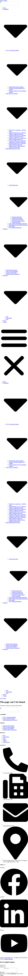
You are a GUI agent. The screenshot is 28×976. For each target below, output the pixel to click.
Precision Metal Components (13, 274)
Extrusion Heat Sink (17, 217)
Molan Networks (8, 959)
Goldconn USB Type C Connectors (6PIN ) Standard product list (17, 138)
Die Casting (12, 226)
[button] (14, 352)
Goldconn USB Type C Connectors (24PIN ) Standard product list (17, 133)
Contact (5, 322)
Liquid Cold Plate (16, 222)
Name (1, 965)
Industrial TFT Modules (11, 270)
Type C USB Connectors (12, 271)
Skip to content (3, 0)
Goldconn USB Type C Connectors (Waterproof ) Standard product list (17, 141)
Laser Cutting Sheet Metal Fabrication (18, 223)
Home (4, 7)
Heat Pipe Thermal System (18, 221)
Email (1, 967)
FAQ (7, 319)
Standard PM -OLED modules (16, 87)
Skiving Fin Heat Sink (17, 218)
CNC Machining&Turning (15, 227)
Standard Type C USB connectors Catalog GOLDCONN (17, 146)
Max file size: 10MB (5, 973)
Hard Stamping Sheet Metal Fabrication (18, 225)
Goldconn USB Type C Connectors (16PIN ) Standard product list (17, 136)
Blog (7, 316)
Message (2, 972)
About (4, 320)
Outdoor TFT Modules (11, 272)
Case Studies (9, 318)
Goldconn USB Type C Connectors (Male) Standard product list (17, 144)
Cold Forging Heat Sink (17, 219)
